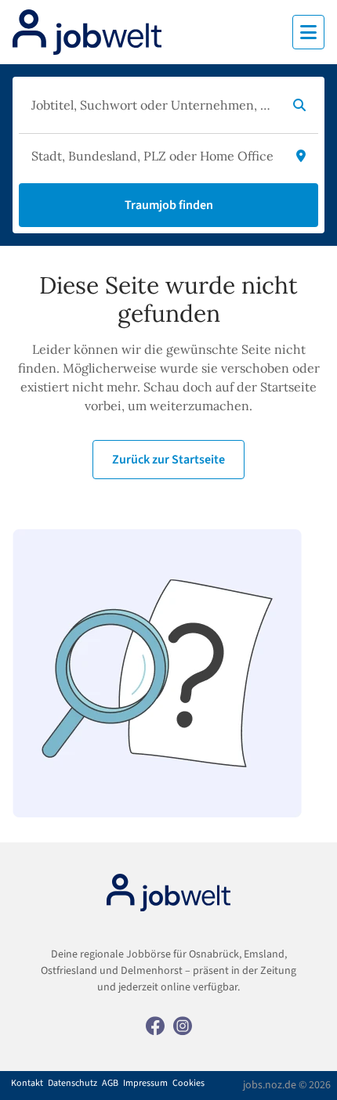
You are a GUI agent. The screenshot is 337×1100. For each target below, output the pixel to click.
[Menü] (308, 32)
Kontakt (27, 1083)
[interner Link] (87, 32)
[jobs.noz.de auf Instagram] (182, 1024)
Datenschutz (72, 1083)
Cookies (188, 1083)
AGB (110, 1083)
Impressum (145, 1083)
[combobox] (152, 105)
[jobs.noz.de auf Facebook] (155, 1024)
